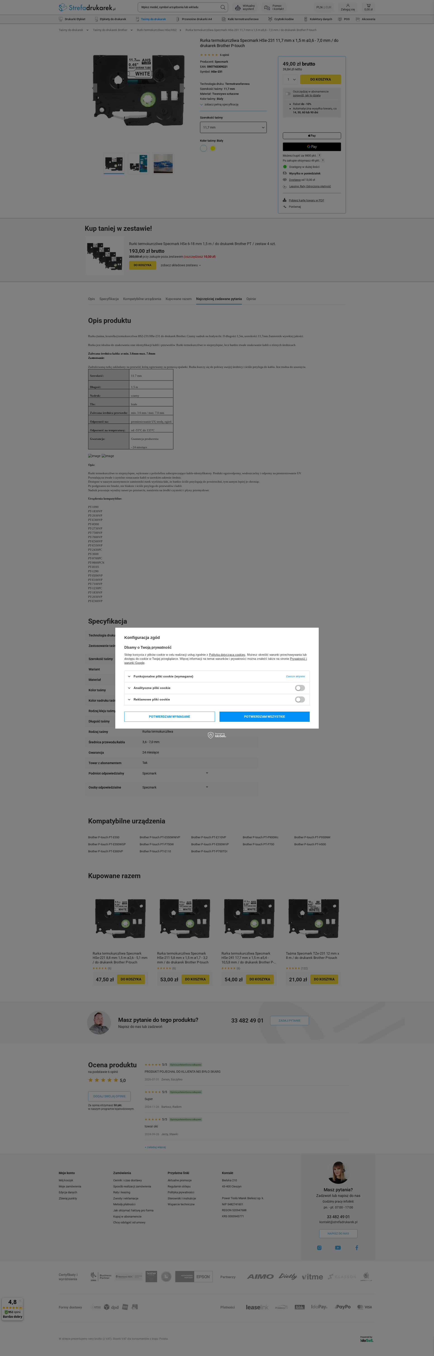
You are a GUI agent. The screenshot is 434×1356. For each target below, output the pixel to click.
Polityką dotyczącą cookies (227, 654)
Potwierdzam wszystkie (264, 716)
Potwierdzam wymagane (169, 716)
